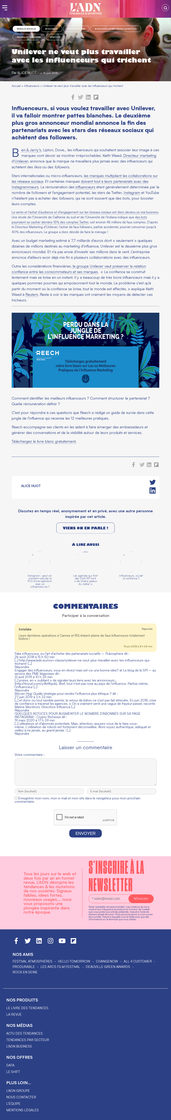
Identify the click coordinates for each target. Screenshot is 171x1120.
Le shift (13, 1072)
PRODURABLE (24, 967)
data (10, 1065)
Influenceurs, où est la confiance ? (131, 577)
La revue (14, 1014)
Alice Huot (26, 73)
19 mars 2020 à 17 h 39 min (35, 720)
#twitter (55, 37)
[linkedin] (88, 99)
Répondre (147, 628)
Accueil (16, 86)
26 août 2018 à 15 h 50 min (35, 657)
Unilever (21, 161)
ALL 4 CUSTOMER (138, 961)
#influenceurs (76, 29)
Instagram (132, 192)
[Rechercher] (165, 7)
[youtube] (62, 943)
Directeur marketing (139, 155)
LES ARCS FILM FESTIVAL (60, 967)
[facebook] (73, 99)
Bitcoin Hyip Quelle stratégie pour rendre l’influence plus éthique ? (63, 693)
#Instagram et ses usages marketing (116, 29)
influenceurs (85, 187)
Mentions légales (22, 1110)
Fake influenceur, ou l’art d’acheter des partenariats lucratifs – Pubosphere (69, 653)
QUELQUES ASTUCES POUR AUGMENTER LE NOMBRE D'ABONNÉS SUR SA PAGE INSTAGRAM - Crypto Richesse (78, 715)
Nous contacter (21, 1097)
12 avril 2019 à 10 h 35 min (34, 677)
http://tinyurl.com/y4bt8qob (35, 683)
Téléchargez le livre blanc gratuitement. (44, 441)
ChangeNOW (107, 961)
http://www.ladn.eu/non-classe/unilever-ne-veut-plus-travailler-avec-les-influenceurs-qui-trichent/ (83, 662)
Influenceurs (31, 86)
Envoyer (85, 833)
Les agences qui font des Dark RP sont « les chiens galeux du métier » (85, 580)
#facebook (51, 29)
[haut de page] (163, 1115)
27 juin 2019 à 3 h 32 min (33, 697)
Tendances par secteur (27, 1040)
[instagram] (50, 943)
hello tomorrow (74, 961)
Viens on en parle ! (85, 528)
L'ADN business (19, 1046)
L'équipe (13, 1103)
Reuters (31, 294)
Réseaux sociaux (26, 29)
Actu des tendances (24, 1033)
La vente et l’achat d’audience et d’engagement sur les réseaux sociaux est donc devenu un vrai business (85, 212)
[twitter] (80, 99)
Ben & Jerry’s (31, 150)
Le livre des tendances (27, 1008)
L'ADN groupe (18, 1091)
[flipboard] (96, 99)
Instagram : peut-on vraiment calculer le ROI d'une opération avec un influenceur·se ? (40, 581)
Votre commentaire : (29, 754)
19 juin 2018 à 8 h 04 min (138, 646)
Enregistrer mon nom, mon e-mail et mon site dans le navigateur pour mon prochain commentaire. (77, 800)
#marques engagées (28, 37)
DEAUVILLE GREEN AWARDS (108, 967)
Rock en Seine (25, 972)
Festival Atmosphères (32, 961)
